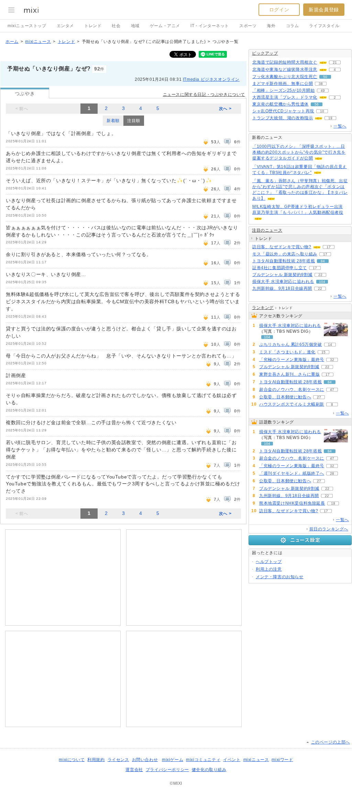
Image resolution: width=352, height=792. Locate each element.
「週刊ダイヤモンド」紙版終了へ (291, 473)
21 (335, 62)
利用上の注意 (269, 569)
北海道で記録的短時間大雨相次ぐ (284, 62)
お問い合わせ (145, 759)
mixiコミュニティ (203, 759)
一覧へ (339, 126)
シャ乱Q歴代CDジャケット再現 (283, 111)
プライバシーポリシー (167, 769)
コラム (292, 25)
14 (330, 344)
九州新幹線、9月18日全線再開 (282, 288)
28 (332, 473)
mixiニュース (38, 41)
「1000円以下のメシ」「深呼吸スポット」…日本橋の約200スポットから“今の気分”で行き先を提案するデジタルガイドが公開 (298, 152)
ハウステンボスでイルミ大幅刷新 (291, 404)
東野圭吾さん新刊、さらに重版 (289, 374)
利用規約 (95, 759)
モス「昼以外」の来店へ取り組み (284, 254)
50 (325, 77)
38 (321, 84)
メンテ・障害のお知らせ (280, 576)
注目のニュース (267, 230)
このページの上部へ (330, 742)
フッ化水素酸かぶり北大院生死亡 (284, 76)
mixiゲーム (172, 759)
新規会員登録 (324, 9)
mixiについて (72, 759)
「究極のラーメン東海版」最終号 (291, 359)
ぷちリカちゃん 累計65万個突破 (290, 344)
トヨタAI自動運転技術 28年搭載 (283, 260)
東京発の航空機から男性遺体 (280, 104)
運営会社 (134, 769)
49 (323, 90)
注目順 (133, 120)
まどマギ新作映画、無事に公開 (282, 83)
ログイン (279, 9)
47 (332, 390)
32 (332, 360)
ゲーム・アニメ (165, 25)
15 (323, 352)
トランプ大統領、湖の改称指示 (282, 118)
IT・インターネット (209, 25)
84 (323, 261)
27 (319, 397)
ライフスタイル (324, 25)
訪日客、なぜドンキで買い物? (281, 246)
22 (320, 275)
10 (322, 111)
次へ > (225, 108)
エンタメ (65, 25)
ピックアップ (265, 53)
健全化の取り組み (209, 769)
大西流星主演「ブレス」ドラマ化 (284, 97)
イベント (231, 759)
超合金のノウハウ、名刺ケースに (291, 389)
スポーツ (247, 25)
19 (330, 118)
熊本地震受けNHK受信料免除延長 (292, 503)
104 (322, 282)
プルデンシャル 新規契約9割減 (282, 274)
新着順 (113, 120)
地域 (135, 25)
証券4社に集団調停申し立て (279, 267)
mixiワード (282, 759)
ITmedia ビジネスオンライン (211, 79)
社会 (116, 25)
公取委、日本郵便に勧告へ (285, 397)
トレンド (92, 25)
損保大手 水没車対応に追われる (283, 281)
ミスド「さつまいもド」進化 (287, 352)
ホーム (12, 41)
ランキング (263, 307)
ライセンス (118, 759)
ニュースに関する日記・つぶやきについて (204, 94)
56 (317, 104)
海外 (271, 25)
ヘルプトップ (269, 561)
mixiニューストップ (27, 25)
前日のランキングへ (328, 529)
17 (329, 247)
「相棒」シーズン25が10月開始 (283, 90)
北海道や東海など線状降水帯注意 (284, 69)
